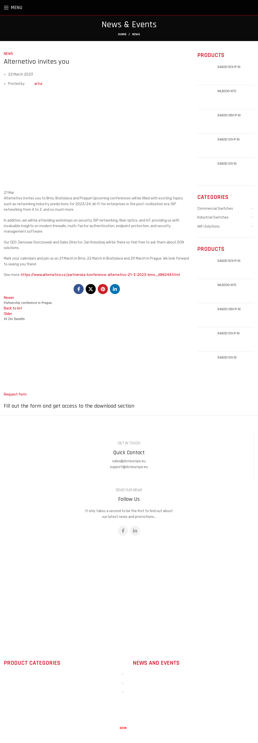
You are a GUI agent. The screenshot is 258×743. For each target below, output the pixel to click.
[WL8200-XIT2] (205, 97)
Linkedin (144, 581)
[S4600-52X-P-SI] (205, 73)
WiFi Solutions (208, 226)
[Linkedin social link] (115, 289)
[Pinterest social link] (103, 289)
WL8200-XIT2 (226, 91)
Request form (15, 394)
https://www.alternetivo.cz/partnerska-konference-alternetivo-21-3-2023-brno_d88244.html (100, 275)
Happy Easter (161, 697)
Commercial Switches (215, 208)
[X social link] (91, 289)
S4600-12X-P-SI (228, 139)
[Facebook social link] (79, 289)
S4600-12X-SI (227, 163)
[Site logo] (243, 7)
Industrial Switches (213, 217)
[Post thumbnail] (140, 680)
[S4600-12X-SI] (205, 169)
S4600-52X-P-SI (228, 67)
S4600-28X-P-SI (229, 115)
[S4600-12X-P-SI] (205, 145)
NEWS (136, 34)
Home (122, 34)
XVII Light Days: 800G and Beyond (176, 675)
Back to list (13, 308)
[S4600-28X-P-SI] (205, 121)
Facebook (146, 574)
